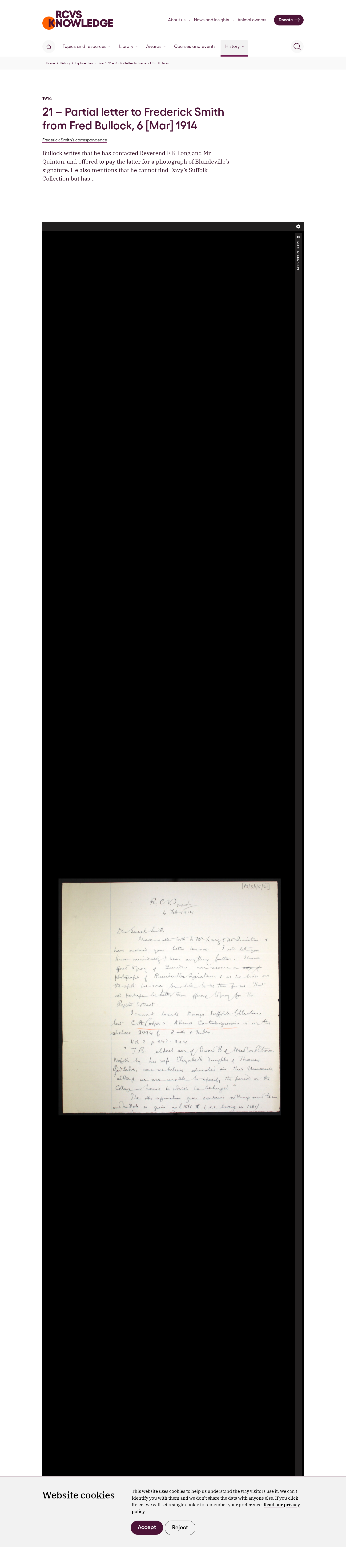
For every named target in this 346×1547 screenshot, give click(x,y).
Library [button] (126, 46)
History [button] (232, 46)
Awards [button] (153, 46)
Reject (180, 1527)
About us (176, 19)
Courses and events (195, 46)
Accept (147, 1527)
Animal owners (251, 19)
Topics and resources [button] (84, 46)
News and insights (211, 19)
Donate (286, 19)
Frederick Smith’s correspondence (74, 139)
